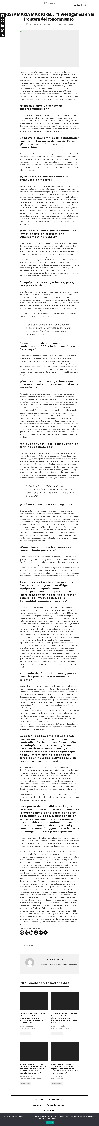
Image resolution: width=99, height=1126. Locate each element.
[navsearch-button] (18, 4)
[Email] (41, 932)
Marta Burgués (26, 1026)
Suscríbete (76, 5)
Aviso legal (49, 1110)
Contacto (37, 1105)
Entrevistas (49, 24)
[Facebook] (22, 932)
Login (84, 5)
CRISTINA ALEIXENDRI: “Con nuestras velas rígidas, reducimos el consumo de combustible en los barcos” (65, 1068)
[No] (96, 1119)
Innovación (29, 946)
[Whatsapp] (36, 932)
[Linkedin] (31, 932)
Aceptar (50, 1122)
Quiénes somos (56, 1099)
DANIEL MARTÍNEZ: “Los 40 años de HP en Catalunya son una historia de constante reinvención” (32, 1018)
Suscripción (38, 1099)
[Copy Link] (45, 932)
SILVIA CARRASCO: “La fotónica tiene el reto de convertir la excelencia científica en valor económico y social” (33, 1068)
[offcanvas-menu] (13, 4)
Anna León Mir (57, 1077)
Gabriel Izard (35, 24)
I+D (21, 946)
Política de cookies (55, 1105)
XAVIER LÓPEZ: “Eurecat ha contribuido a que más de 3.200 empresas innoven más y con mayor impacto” (65, 1018)
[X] (27, 932)
